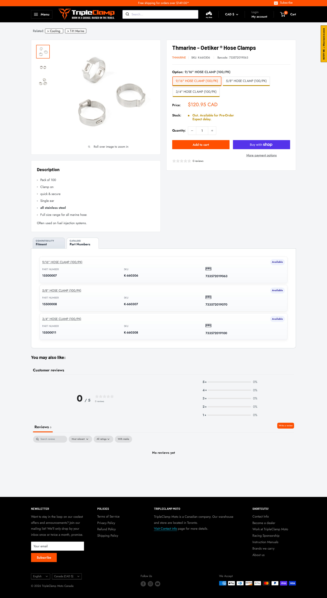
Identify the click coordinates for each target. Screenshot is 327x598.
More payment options (261, 155)
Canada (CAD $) (63, 576)
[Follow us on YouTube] (157, 584)
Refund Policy (106, 529)
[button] (229, 382)
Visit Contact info (165, 528)
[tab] (49, 243)
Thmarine (179, 57)
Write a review (286, 425)
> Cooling (53, 31)
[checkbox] (123, 439)
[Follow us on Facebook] (143, 584)
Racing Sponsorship (266, 535)
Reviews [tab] (42, 427)
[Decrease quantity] (192, 131)
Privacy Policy (106, 523)
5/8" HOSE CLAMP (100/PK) (61, 290)
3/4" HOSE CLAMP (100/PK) (61, 319)
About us (258, 555)
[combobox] (160, 14)
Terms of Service (108, 516)
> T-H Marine (75, 31)
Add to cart (201, 144)
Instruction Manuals (265, 542)
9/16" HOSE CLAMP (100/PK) (62, 262)
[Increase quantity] (212, 131)
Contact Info (260, 516)
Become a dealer (263, 523)
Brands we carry (263, 548)
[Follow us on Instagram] (150, 584)
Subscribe (286, 2)
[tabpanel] (163, 465)
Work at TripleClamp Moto (270, 529)
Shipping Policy (107, 535)
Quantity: (179, 130)
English (37, 576)
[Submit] (127, 14)
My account (259, 16)
